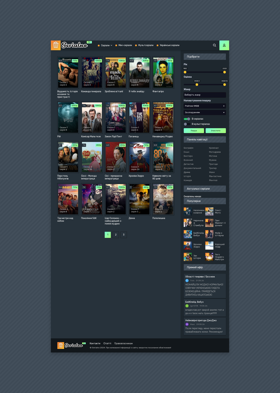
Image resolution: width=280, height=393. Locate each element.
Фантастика (215, 176)
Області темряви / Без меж (200, 276)
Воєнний (188, 160)
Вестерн (188, 156)
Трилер (213, 168)
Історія (187, 176)
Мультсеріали (145, 45)
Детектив (188, 164)
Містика (213, 156)
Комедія (188, 180)
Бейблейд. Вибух (194, 302)
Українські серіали (169, 45)
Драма (187, 172)
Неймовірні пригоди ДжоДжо (201, 320)
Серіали (105, 45)
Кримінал (214, 148)
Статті (107, 343)
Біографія (188, 148)
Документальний (192, 168)
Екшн (186, 152)
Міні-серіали (125, 45)
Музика (212, 160)
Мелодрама (215, 152)
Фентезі (213, 180)
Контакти (95, 343)
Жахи (212, 172)
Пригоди (213, 164)
